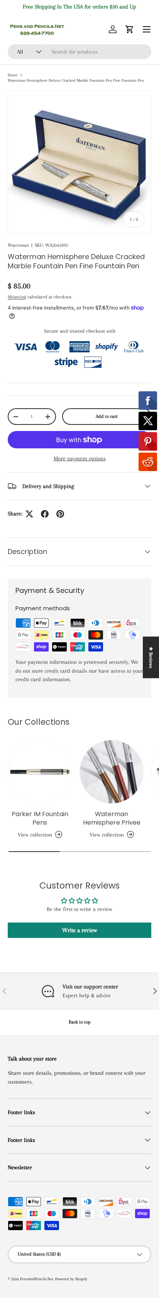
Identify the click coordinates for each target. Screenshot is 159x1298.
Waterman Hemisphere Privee (111, 818)
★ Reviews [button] (151, 657)
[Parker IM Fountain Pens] (39, 771)
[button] (129, 29)
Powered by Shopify (71, 1278)
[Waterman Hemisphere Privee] (111, 771)
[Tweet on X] (29, 514)
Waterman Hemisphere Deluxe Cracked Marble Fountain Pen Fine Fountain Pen (76, 80)
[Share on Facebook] (44, 514)
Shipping (17, 297)
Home (13, 74)
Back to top (80, 1022)
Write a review (79, 930)
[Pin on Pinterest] (60, 514)
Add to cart (107, 416)
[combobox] (79, 51)
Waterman (18, 245)
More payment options (80, 458)
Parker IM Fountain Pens (40, 818)
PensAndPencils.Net (36, 1278)
